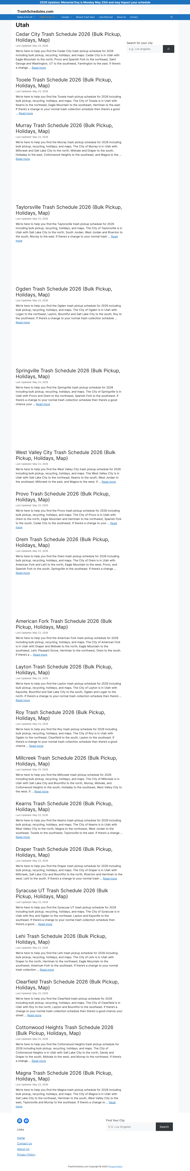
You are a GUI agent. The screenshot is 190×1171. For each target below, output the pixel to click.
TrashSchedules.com (35, 11)
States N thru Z (47, 17)
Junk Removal (106, 17)
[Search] (168, 49)
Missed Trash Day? (85, 17)
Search (164, 1126)
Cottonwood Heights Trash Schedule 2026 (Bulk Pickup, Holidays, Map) (64, 1030)
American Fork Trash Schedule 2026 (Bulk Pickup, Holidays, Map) (64, 624)
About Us (121, 17)
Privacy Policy (26, 1154)
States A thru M (24, 17)
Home (21, 1138)
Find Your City (115, 1120)
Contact (134, 17)
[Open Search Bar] (171, 17)
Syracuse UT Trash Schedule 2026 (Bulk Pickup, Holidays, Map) (62, 893)
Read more (39, 67)
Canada (65, 17)
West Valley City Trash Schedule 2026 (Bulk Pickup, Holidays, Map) (65, 455)
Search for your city (140, 43)
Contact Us (24, 1143)
